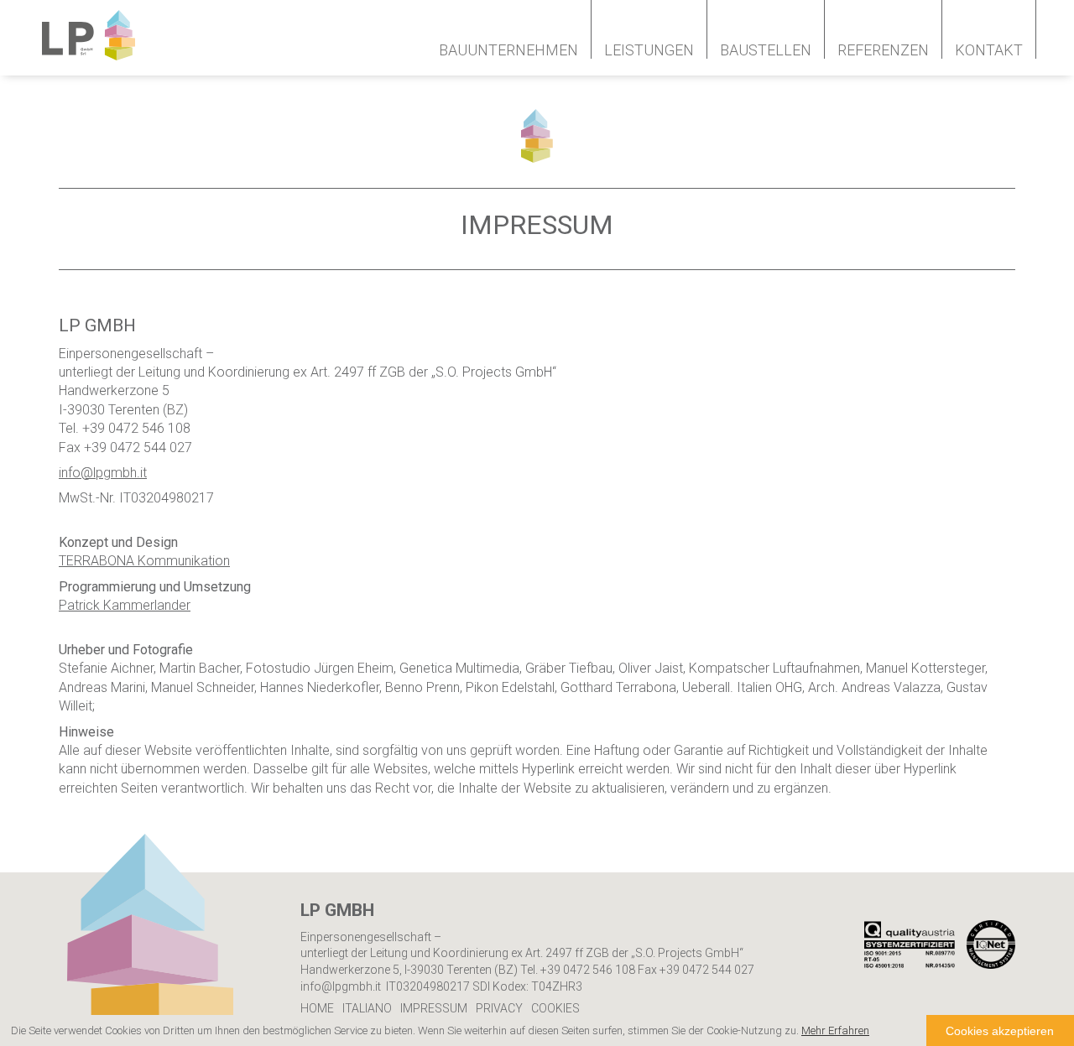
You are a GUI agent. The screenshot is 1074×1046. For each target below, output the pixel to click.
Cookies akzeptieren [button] (1000, 1031)
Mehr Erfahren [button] (835, 1030)
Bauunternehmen (508, 50)
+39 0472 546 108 (587, 969)
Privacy (499, 1008)
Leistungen (649, 50)
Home (317, 1008)
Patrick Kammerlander (124, 605)
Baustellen (765, 50)
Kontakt (989, 50)
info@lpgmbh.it (103, 473)
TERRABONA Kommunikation (144, 561)
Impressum (433, 1008)
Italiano (367, 1008)
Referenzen (883, 50)
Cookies (555, 1008)
